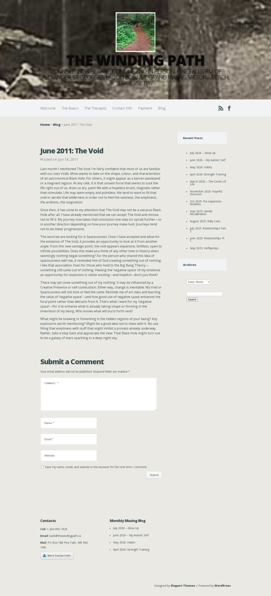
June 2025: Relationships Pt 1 (207, 239)
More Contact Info (59, 555)
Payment (145, 108)
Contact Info (122, 108)
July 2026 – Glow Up (202, 153)
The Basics (70, 108)
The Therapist (95, 108)
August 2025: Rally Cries (205, 221)
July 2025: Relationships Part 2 (208, 229)
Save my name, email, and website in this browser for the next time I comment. (96, 467)
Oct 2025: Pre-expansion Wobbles (205, 202)
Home (45, 124)
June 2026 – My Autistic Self (207, 160)
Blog (161, 108)
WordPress (222, 585)
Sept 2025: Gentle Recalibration (201, 212)
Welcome (48, 108)
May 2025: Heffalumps (204, 248)
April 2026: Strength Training (208, 174)
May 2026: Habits (201, 167)
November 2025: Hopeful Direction (206, 192)
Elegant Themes (183, 585)
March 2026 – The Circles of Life (208, 183)
